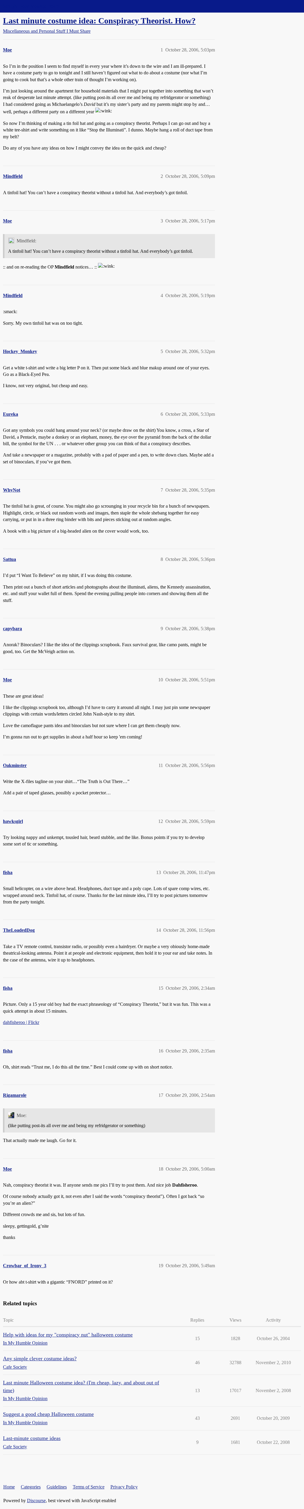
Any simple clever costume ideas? (40, 1358)
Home (9, 1486)
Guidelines (57, 1486)
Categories (31, 1486)
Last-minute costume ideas (32, 1438)
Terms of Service (88, 1486)
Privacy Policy (124, 1486)
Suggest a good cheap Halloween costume (48, 1414)
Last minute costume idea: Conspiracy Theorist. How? (99, 20)
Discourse (36, 1500)
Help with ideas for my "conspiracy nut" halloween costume (68, 1335)
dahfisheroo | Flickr (21, 1022)
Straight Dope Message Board (31, 6)
